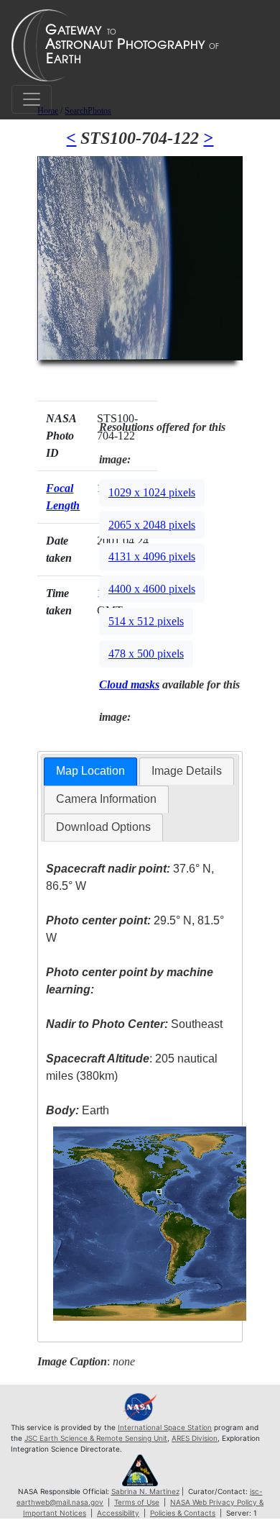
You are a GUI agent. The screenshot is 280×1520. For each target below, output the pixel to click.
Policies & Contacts (182, 1512)
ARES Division (195, 1438)
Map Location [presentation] (90, 771)
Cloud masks (129, 684)
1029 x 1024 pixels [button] (151, 492)
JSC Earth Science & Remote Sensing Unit (95, 1438)
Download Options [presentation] (103, 827)
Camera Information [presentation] (106, 799)
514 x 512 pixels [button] (146, 621)
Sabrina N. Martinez (145, 1491)
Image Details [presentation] (186, 771)
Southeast (134, 1024)
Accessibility (118, 1512)
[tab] (90, 771)
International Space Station (165, 1427)
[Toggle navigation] (31, 99)
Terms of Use (136, 1502)
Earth (77, 1110)
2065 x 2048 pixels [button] (151, 525)
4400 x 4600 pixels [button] (151, 589)
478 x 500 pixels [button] (146, 653)
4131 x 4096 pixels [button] (151, 556)
